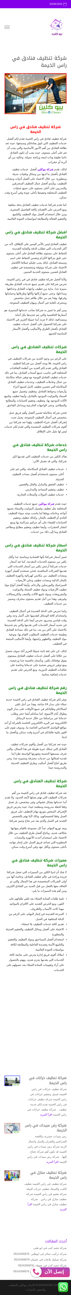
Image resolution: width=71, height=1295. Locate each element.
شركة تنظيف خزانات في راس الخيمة (48, 1080)
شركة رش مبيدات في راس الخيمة (46, 1128)
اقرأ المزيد (46, 1114)
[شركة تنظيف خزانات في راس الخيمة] (12, 1081)
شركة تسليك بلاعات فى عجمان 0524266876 (40, 1259)
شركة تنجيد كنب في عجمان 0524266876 (42, 1265)
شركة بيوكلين (45, 169)
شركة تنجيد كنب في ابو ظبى (50, 1247)
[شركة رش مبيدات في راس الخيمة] (12, 1128)
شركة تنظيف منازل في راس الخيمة (48, 1175)
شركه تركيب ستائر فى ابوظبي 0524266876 (40, 1253)
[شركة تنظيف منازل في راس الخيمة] (12, 1175)
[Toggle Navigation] (7, 27)
